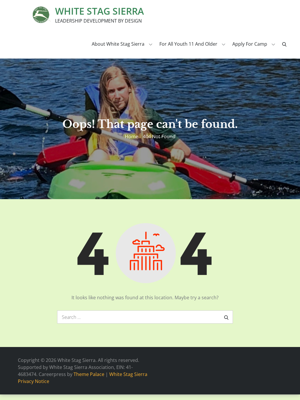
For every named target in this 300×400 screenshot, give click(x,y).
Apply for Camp (249, 44)
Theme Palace (89, 374)
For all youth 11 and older (188, 44)
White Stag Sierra (99, 11)
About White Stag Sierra (118, 44)
